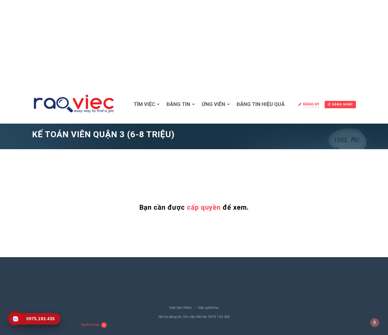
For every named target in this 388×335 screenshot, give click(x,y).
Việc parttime (208, 308)
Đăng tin (178, 104)
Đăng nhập (342, 104)
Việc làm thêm (180, 308)
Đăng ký (311, 104)
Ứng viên (213, 104)
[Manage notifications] (374, 322)
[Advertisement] (194, 42)
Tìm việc (144, 104)
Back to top (90, 325)
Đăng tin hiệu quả (261, 104)
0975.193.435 (219, 317)
